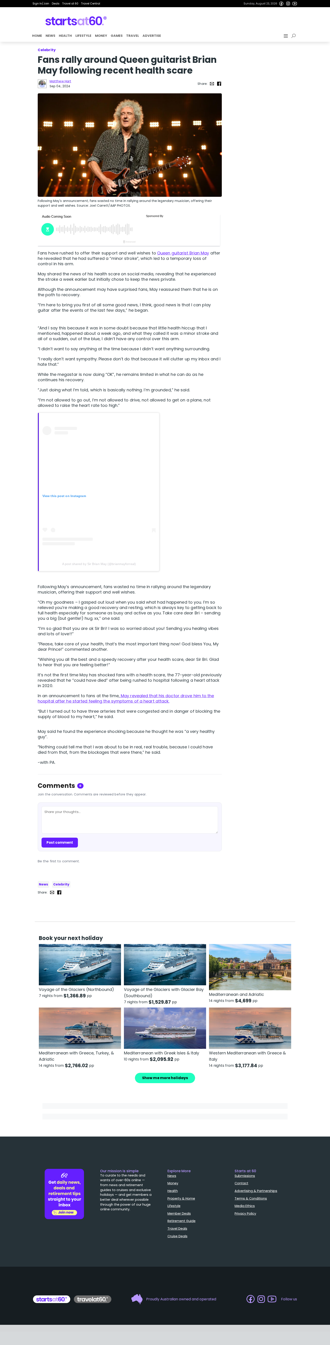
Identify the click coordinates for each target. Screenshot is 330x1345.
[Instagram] (288, 3)
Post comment (59, 842)
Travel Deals (177, 1228)
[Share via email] (212, 83)
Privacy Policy (245, 1213)
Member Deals (179, 1213)
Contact (241, 1183)
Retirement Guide (181, 1221)
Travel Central (90, 3)
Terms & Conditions (251, 1198)
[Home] (76, 20)
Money (101, 35)
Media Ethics (245, 1206)
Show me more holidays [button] (165, 1077)
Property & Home (181, 1198)
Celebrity (61, 884)
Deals (55, 3)
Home (37, 35)
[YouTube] (294, 3)
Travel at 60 (70, 3)
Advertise (152, 35)
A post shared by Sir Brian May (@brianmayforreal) (99, 564)
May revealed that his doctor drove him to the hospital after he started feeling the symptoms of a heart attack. (126, 698)
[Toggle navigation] (286, 36)
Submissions (245, 1176)
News (50, 35)
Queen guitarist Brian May (183, 253)
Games (117, 35)
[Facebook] (281, 3)
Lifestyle (83, 35)
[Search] (294, 36)
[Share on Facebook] (219, 83)
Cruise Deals (177, 1236)
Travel (132, 35)
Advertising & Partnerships (256, 1191)
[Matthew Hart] (42, 83)
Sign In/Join (41, 3)
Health (65, 35)
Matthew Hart (60, 81)
